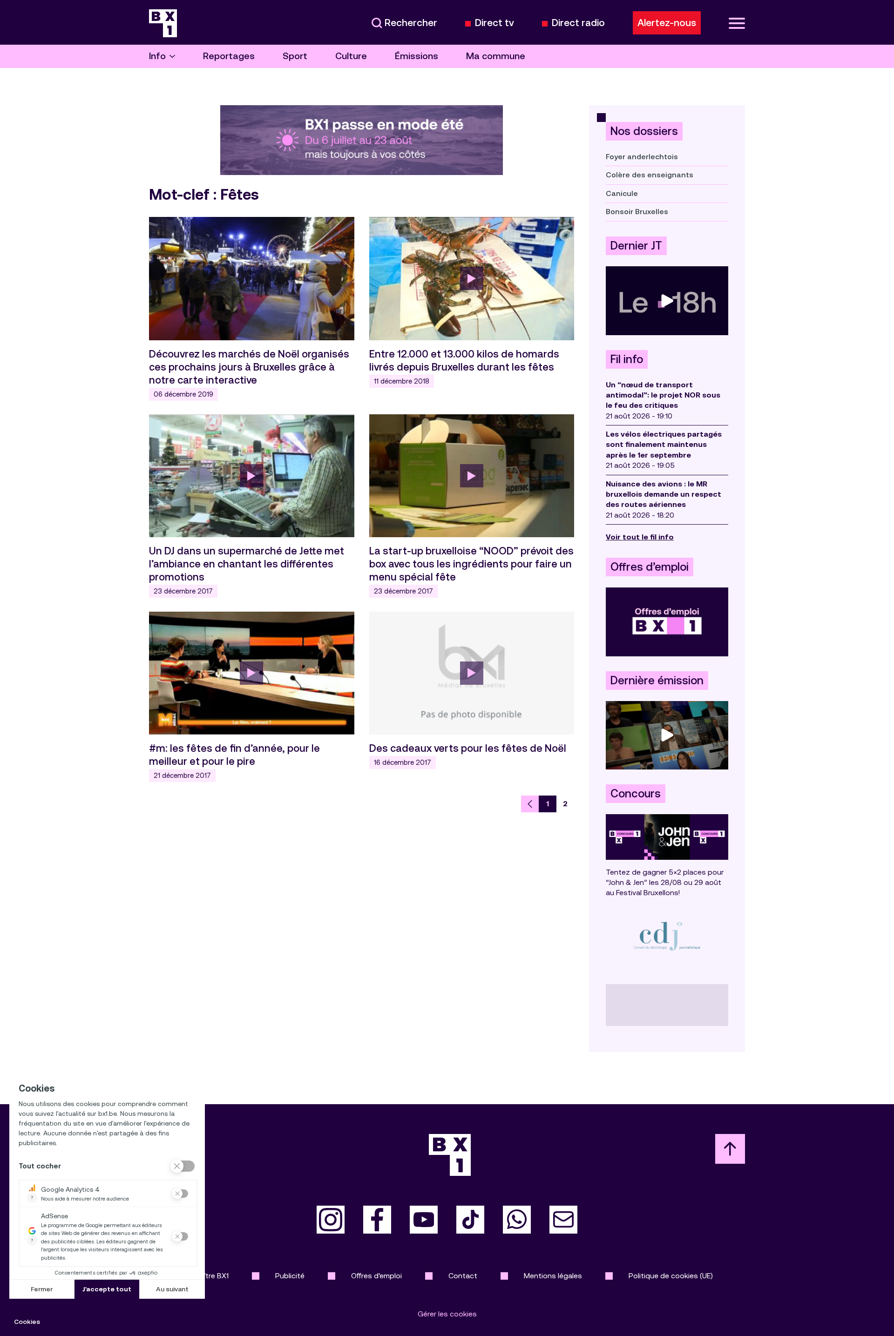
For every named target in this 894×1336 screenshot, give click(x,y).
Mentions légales (553, 1275)
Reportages (229, 56)
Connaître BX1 (205, 1275)
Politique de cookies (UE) (671, 1275)
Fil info (626, 359)
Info (157, 56)
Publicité (290, 1275)
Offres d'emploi (376, 1275)
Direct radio (578, 23)
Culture (351, 56)
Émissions (416, 56)
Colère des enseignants (649, 174)
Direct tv (494, 23)
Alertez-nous (666, 23)
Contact (462, 1275)
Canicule (622, 193)
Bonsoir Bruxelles (637, 211)
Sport (295, 56)
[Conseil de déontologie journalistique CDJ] (667, 936)
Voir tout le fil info (640, 537)
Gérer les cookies (447, 1314)
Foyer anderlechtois (642, 156)
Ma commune (495, 56)
